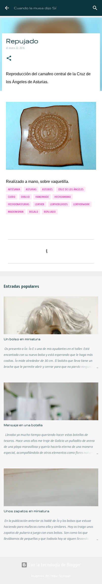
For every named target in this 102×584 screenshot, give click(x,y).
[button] (9, 58)
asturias (31, 189)
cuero (11, 197)
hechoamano (62, 197)
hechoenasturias (18, 204)
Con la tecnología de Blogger (54, 565)
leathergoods (59, 204)
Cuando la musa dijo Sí (35, 8)
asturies (47, 189)
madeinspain (16, 211)
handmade (42, 197)
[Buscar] (95, 8)
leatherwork (81, 204)
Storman (65, 576)
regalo (33, 211)
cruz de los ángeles (70, 189)
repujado (50, 211)
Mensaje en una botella (23, 425)
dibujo (25, 197)
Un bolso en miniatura (22, 339)
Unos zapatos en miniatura (26, 511)
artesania (14, 189)
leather (39, 204)
